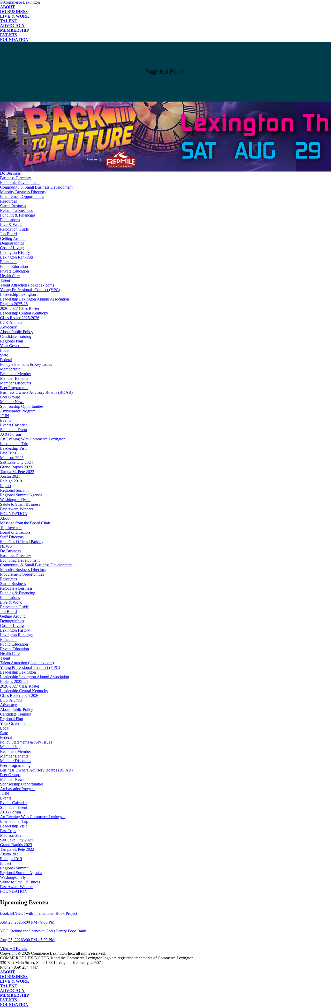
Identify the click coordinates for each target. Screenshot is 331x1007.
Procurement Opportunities (22, 196)
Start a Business (13, 206)
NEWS (6, 546)
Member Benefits (14, 378)
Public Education (14, 266)
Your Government (14, 346)
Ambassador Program (17, 411)
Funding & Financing (17, 215)
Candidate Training (15, 336)
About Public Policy (16, 332)
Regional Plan (11, 341)
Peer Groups (10, 397)
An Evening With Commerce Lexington (32, 439)
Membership (14, 30)
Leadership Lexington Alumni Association (34, 299)
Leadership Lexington (18, 294)
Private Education (14, 271)
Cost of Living (12, 248)
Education (8, 262)
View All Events (13, 948)
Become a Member (15, 374)
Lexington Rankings (16, 257)
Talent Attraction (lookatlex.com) (27, 285)
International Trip (14, 443)
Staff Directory (12, 537)
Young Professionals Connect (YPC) (30, 290)
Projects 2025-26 (14, 304)
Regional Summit (14, 490)
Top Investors (11, 527)
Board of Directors (15, 532)
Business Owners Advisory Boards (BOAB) (36, 392)
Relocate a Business (16, 210)
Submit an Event (13, 429)
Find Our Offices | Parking (21, 541)
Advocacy (12, 25)
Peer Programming (15, 387)
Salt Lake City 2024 (16, 462)
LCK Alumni (11, 322)
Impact (5, 485)
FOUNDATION (14, 39)
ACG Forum (10, 434)
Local (4, 350)
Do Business (14, 11)
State (4, 355)
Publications (10, 220)
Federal (6, 360)
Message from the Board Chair (25, 523)
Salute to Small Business (20, 504)
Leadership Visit (13, 448)
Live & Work (14, 16)
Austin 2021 (10, 476)
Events (8, 35)
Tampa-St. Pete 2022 (17, 471)
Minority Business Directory (23, 192)
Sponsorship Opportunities (21, 406)
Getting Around (13, 238)
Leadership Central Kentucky (24, 313)
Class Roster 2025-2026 (19, 318)
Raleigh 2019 (11, 481)
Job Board (8, 234)
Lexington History (15, 252)
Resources (8, 201)
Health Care (10, 276)
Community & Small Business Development (36, 187)
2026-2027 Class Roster (19, 308)
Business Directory (15, 178)
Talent (8, 21)
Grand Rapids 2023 (16, 467)
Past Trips (8, 453)
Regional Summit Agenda (21, 495)
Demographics (12, 243)
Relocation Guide (14, 229)
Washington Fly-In (15, 499)
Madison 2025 (12, 457)
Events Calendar (13, 425)
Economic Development (20, 182)
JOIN (4, 415)
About (7, 7)
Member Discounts (15, 383)
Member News (12, 401)
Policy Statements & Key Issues (26, 364)
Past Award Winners (16, 509)
